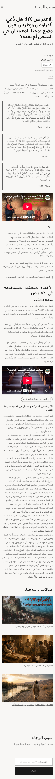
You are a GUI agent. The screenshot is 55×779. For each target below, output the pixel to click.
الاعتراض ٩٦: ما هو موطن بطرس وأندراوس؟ (34, 626)
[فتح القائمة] (2, 6)
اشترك (34, 770)
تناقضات (19, 44)
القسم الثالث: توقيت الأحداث (38, 44)
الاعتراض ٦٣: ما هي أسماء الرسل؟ (38, 665)
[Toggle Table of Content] (49, 76)
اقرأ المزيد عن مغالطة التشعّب (37, 399)
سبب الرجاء (44, 6)
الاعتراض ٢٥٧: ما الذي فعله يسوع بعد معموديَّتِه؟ (32, 704)
